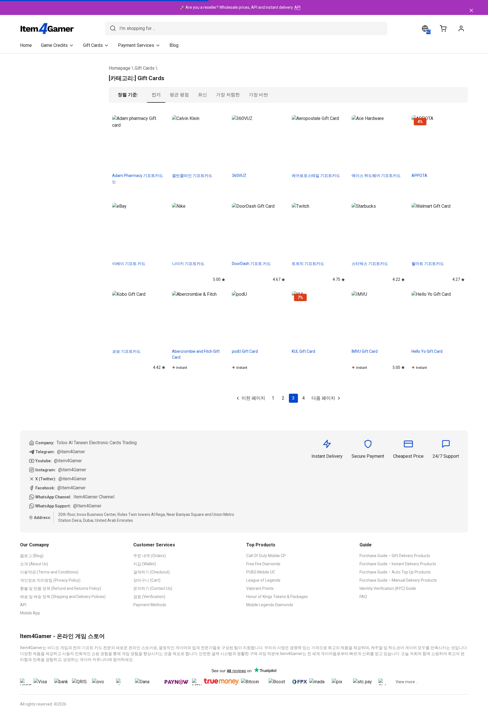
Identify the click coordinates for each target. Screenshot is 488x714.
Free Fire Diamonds (263, 564)
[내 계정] (461, 28)
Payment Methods (149, 605)
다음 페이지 (323, 398)
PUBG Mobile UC (260, 572)
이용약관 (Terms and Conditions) (49, 572)
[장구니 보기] (443, 28)
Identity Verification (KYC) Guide (388, 588)
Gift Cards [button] (93, 45)
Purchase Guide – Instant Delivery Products (398, 564)
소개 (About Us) (34, 564)
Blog (173, 45)
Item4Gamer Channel (93, 497)
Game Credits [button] (54, 45)
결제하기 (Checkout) (151, 572)
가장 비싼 (258, 94)
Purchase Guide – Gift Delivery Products (395, 555)
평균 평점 (179, 94)
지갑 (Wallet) (144, 564)
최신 (202, 94)
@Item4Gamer (71, 487)
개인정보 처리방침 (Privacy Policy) (50, 580)
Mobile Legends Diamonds (269, 605)
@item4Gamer (71, 451)
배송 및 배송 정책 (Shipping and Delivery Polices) (63, 596)
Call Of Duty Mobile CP (266, 555)
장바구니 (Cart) (146, 580)
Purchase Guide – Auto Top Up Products (395, 572)
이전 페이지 (253, 398)
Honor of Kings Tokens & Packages (277, 596)
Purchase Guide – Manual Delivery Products (398, 580)
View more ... (407, 682)
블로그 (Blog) (31, 555)
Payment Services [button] (136, 45)
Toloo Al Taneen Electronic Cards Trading (96, 442)
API (297, 7)
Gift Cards (144, 68)
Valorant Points (260, 588)
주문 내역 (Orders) (149, 555)
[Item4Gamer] (47, 28)
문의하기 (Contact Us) (152, 588)
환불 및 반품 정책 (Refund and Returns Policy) (60, 588)
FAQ (363, 596)
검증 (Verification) (149, 596)
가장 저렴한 (228, 94)
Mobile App (30, 613)
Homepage (119, 68)
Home (26, 45)
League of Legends (263, 580)
